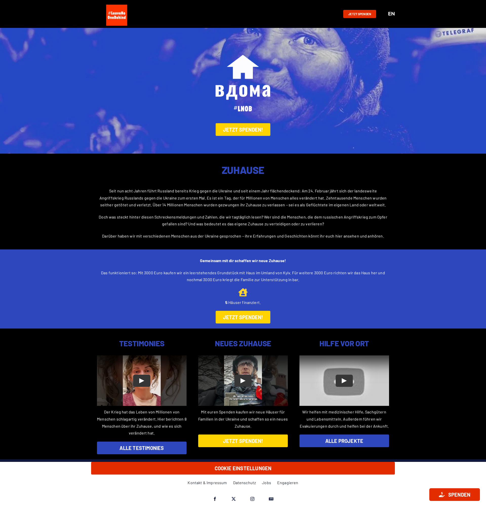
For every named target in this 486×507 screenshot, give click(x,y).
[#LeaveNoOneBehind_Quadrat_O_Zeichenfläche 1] (116, 4)
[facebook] (215, 499)
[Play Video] (141, 381)
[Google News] (271, 499)
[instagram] (252, 499)
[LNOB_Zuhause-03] (243, 47)
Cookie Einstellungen (243, 468)
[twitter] (234, 499)
